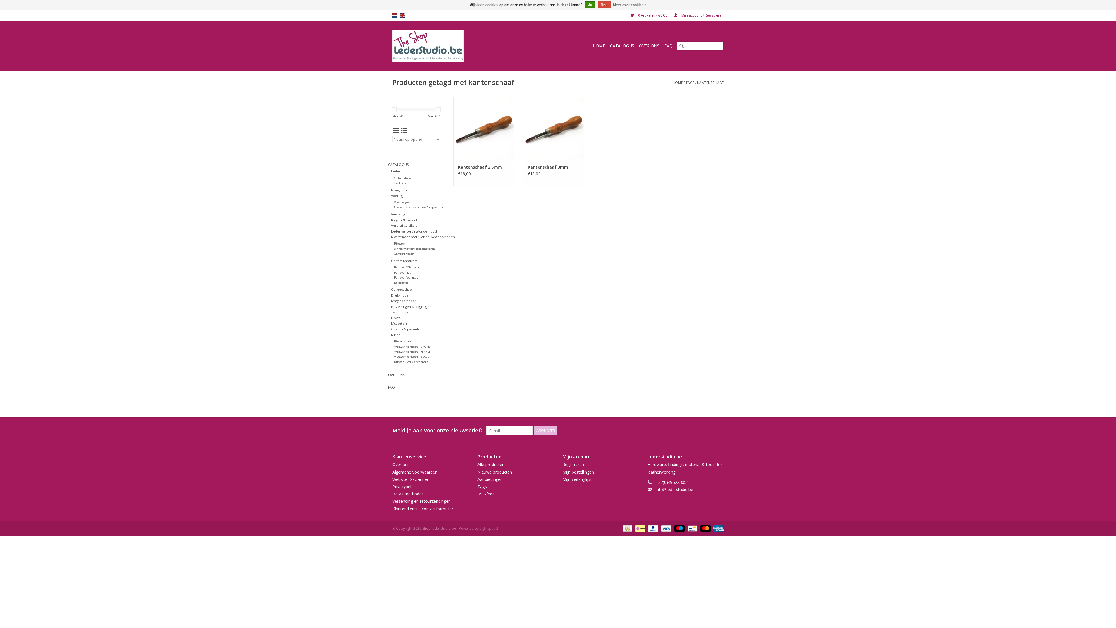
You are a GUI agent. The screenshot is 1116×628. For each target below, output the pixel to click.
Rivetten (400, 243)
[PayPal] (652, 528)
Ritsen (395, 335)
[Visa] (665, 528)
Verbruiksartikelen (405, 225)
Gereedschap (401, 289)
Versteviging (400, 214)
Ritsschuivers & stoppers (411, 362)
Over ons (649, 46)
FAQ (668, 46)
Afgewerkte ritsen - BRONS (412, 347)
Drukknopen (401, 295)
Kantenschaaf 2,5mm (480, 167)
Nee (604, 5)
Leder (395, 171)
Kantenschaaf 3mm (548, 167)
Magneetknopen (404, 301)
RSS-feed (486, 494)
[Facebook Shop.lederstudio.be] (708, 430)
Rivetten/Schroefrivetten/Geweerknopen (423, 237)
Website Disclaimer (410, 479)
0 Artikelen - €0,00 (652, 15)
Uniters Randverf (404, 260)
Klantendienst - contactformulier (422, 508)
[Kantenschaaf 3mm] (553, 129)
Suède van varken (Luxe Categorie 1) (418, 207)
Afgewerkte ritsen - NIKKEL (412, 352)
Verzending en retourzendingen (421, 501)
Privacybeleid (404, 486)
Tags (690, 82)
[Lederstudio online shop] (450, 46)
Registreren (573, 464)
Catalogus (622, 46)
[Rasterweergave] (396, 130)
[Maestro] (678, 528)
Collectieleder (403, 178)
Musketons (399, 323)
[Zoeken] (681, 46)
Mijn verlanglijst (577, 479)
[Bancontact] (692, 528)
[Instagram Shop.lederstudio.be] (719, 430)
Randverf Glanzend (407, 267)
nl (394, 15)
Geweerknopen (404, 254)
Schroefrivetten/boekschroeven (414, 249)
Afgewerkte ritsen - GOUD (412, 356)
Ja (590, 5)
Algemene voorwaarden (414, 472)
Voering (397, 195)
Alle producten (491, 464)
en (402, 15)
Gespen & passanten (406, 329)
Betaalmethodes (408, 494)
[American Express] (717, 528)
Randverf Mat (403, 272)
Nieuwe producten (494, 472)
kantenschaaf (710, 82)
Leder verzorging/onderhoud (414, 231)
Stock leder (401, 183)
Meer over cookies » (630, 5)
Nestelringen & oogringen (411, 306)
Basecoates (401, 283)
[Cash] (626, 528)
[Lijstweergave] (404, 130)
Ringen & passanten (406, 220)
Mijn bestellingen (578, 472)
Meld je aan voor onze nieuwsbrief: (437, 430)
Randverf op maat (406, 277)
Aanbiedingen (490, 479)
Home (599, 46)
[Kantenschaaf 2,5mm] (483, 129)
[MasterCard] (704, 528)
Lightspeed (489, 528)
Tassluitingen (400, 312)
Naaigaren (399, 190)
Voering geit (402, 202)
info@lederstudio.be (674, 489)
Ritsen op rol (403, 341)
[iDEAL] (639, 528)
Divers (395, 317)
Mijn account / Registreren (702, 15)
